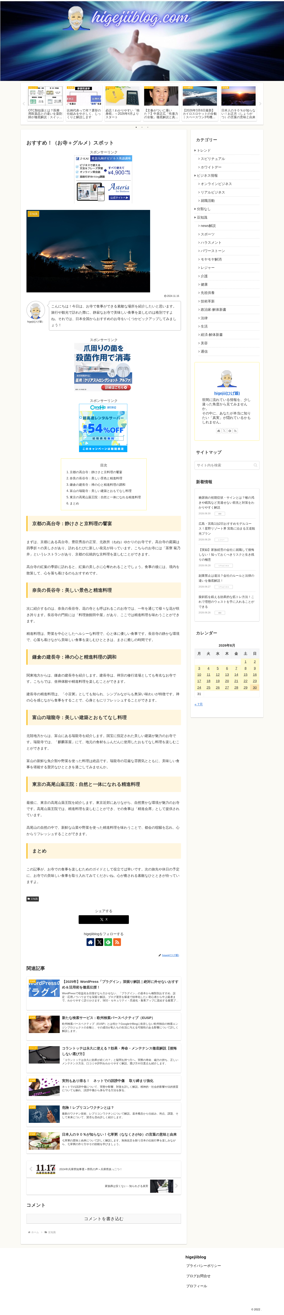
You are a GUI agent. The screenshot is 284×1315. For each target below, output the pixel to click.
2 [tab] (142, 127)
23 (255, 681)
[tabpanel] (45, 103)
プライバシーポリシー (203, 1266)
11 (208, 675)
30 (255, 687)
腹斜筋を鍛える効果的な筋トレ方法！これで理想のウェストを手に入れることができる (226, 601)
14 (236, 675)
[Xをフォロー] (99, 942)
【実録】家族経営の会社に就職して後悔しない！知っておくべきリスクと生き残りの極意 (226, 554)
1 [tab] (136, 127)
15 (245, 675)
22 (245, 681)
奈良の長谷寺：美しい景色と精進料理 (96, 478)
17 (199, 681)
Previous (24, 104)
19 (218, 681)
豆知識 (34, 898)
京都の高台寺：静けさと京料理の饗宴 (96, 472)
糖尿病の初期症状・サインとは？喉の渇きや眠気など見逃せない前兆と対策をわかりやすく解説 (226, 502)
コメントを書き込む (104, 1218)
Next (260, 104)
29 (245, 687)
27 (227, 687)
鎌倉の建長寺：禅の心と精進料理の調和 (97, 484)
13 (227, 675)
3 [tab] (148, 127)
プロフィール (196, 1286)
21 (236, 681)
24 (199, 687)
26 (218, 687)
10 (199, 675)
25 (208, 687)
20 (227, 681)
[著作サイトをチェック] (90, 942)
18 (208, 681)
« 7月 (199, 704)
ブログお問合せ (198, 1276)
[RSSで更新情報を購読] (117, 942)
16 (255, 675)
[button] (255, 465)
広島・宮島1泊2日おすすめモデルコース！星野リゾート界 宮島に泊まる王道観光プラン (227, 528)
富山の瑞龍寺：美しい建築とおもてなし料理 (101, 490)
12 (218, 675)
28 (236, 687)
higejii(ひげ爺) (227, 393)
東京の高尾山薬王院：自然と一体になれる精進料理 (105, 497)
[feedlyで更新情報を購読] (108, 942)
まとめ (74, 503)
